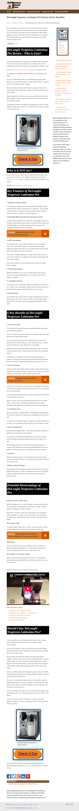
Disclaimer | (25, 804)
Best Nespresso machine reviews (22, 185)
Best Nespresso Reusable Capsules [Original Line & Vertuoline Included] (63, 92)
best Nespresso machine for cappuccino (24, 70)
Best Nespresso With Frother (18, 617)
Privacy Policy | (19, 804)
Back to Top (69, 804)
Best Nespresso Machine (64, 60)
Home (8, 23)
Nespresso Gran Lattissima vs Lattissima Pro (23, 613)
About (36, 804)
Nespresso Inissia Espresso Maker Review (23, 784)
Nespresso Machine (17, 23)
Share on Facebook (9, 776)
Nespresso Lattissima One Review (20, 615)
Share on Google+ (18, 776)
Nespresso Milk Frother (17, 620)
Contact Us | (31, 804)
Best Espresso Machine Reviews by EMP (14, 5)
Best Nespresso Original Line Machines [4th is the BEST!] (63, 74)
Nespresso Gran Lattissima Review (20, 610)
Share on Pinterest (28, 776)
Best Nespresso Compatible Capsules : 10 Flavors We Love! (63, 109)
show (15, 43)
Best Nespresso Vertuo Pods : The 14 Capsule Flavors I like (63, 101)
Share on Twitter (13, 776)
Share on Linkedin (23, 776)
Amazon (28, 765)
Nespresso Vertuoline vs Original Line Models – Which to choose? (63, 66)
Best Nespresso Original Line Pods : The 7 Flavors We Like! (63, 83)
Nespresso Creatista (13, 179)
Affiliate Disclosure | (10, 804)
